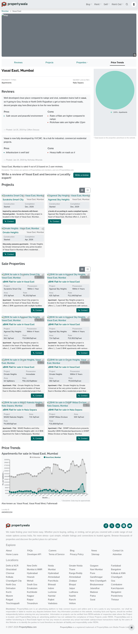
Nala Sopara (78, 83)
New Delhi (32, 566)
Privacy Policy (77, 554)
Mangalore (116, 592)
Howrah (30, 577)
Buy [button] (88, 4)
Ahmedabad (54, 577)
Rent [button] (96, 4)
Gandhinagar (96, 577)
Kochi (8, 592)
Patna (93, 596)
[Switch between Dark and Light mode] (131, 627)
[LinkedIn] (117, 525)
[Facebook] (106, 525)
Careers (52, 550)
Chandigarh (116, 577)
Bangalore (116, 569)
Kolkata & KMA (118, 573)
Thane (72, 569)
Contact (10, 221)
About (9, 550)
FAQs (30, 550)
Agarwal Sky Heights (59, 199)
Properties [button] (81, 62)
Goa (113, 581)
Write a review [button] (82, 175)
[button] (127, 4)
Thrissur (115, 599)
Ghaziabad (11, 569)
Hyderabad (32, 573)
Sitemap (95, 554)
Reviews (18, 62)
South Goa (32, 584)
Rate (25, 293)
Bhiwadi (52, 584)
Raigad (9, 599)
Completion (30, 204)
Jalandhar (95, 588)
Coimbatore (116, 584)
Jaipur (72, 588)
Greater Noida (75, 566)
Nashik (72, 596)
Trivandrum (32, 603)
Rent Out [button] (116, 4)
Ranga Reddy (75, 573)
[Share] (42, 196)
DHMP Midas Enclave (58, 417)
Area (6, 293)
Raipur (30, 599)
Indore (51, 588)
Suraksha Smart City (13, 199)
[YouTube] (129, 525)
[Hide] (3, 196)
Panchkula (53, 581)
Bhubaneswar (96, 584)
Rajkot (51, 599)
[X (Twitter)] (111, 525)
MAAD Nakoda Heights (13, 417)
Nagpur (30, 596)
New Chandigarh (98, 581)
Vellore (72, 603)
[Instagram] (123, 525)
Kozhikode (32, 592)
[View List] (87, 190)
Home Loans (12, 554)
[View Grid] (82, 190)
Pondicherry (117, 596)
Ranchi (72, 599)
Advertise (117, 554)
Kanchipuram (117, 588)
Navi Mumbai (96, 569)
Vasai (6, 138)
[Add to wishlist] (23, 196)
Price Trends (117, 62)
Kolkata (9, 577)
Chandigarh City (14, 581)
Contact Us (118, 550)
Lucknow (52, 592)
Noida (51, 566)
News (94, 550)
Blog (72, 550)
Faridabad (116, 566)
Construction (9, 204)
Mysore (9, 596)
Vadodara (52, 603)
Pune (92, 573)
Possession (32, 286)
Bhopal (72, 584)
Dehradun (10, 588)
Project (7, 286)
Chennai (10, 573)
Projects (49, 62)
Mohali (30, 581)
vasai (83, 98)
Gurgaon (94, 566)
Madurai (94, 592)
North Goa (11, 584)
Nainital (51, 596)
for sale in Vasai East (18, 281)
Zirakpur (73, 581)
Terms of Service (57, 554)
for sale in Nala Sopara (20, 409)
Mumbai (5, 11)
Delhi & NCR (12, 566)
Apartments (6, 83)
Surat (92, 599)
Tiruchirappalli (13, 603)
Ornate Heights (10, 232)
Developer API (34, 554)
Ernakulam (32, 588)
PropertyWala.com (28, 627)
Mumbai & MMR (34, 569)
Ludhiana (73, 592)
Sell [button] (106, 4)
